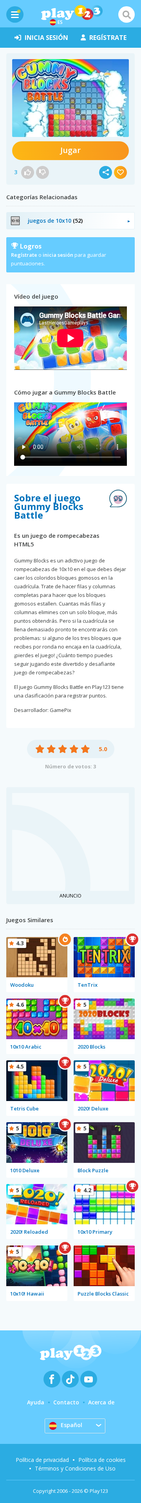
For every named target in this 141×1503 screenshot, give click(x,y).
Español (71, 1425)
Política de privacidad (42, 1459)
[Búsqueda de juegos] (126, 14)
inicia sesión (46, 37)
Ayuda (35, 1402)
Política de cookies (102, 1459)
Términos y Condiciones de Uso (75, 1468)
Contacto (66, 1402)
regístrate (108, 37)
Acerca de (101, 1402)
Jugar (70, 150)
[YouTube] (88, 1379)
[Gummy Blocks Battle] (70, 98)
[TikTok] (70, 1379)
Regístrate (24, 254)
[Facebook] (51, 1379)
